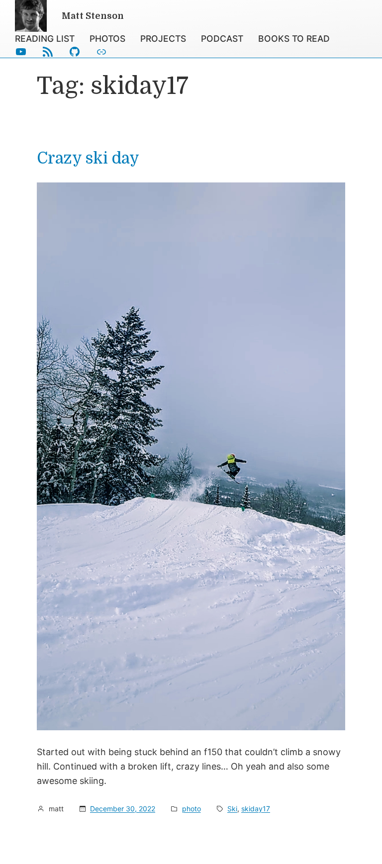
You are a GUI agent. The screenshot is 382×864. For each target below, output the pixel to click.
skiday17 (255, 808)
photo (191, 808)
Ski (232, 808)
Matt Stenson (93, 16)
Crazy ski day (88, 159)
